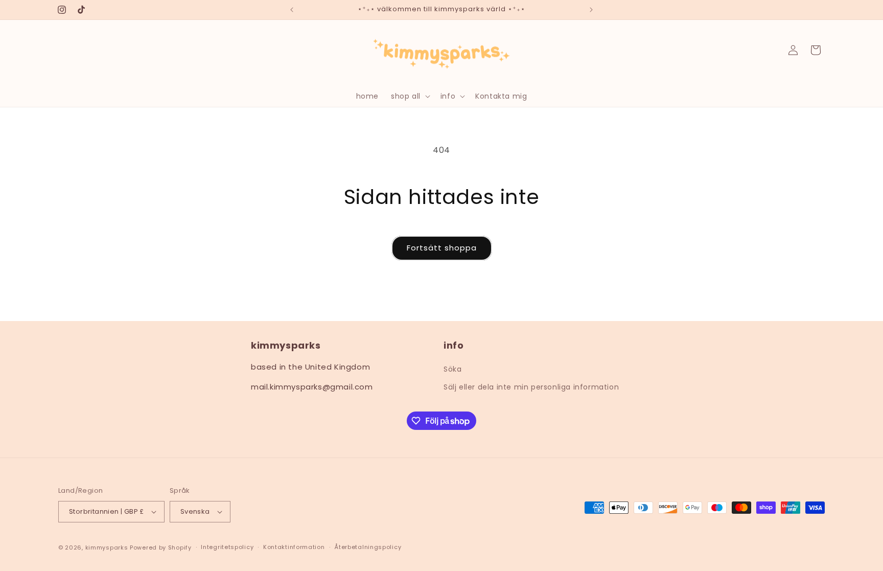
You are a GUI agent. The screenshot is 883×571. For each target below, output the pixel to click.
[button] (409, 96)
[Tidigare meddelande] (292, 9)
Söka (452, 369)
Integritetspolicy (227, 547)
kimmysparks (106, 547)
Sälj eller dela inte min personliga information (531, 387)
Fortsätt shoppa (442, 247)
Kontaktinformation (294, 547)
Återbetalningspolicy (367, 547)
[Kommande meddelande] (591, 9)
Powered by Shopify (161, 547)
